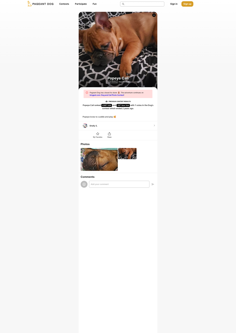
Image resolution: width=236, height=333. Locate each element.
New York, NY (124, 82)
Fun (95, 4)
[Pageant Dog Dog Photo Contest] (40, 4)
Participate (81, 4)
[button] (154, 15)
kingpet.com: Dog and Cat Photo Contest (107, 95)
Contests (64, 4)
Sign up (187, 4)
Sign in (173, 4)
